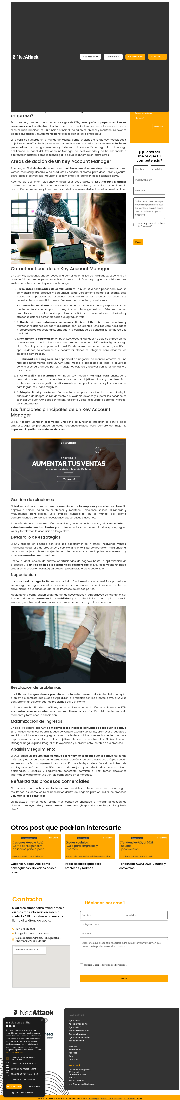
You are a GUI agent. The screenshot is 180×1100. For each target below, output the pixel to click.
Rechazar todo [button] (32, 1086)
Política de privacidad (14, 1052)
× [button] (42, 1020)
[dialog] (24, 1057)
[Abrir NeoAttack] (97, 56)
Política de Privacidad (114, 965)
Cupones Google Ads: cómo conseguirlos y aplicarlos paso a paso (33, 868)
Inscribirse (158, 126)
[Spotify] (45, 1020)
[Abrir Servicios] (119, 56)
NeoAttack (21, 801)
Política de (129, 1098)
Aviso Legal (94, 1098)
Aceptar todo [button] (14, 1086)
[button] (24, 1092)
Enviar (138, 242)
